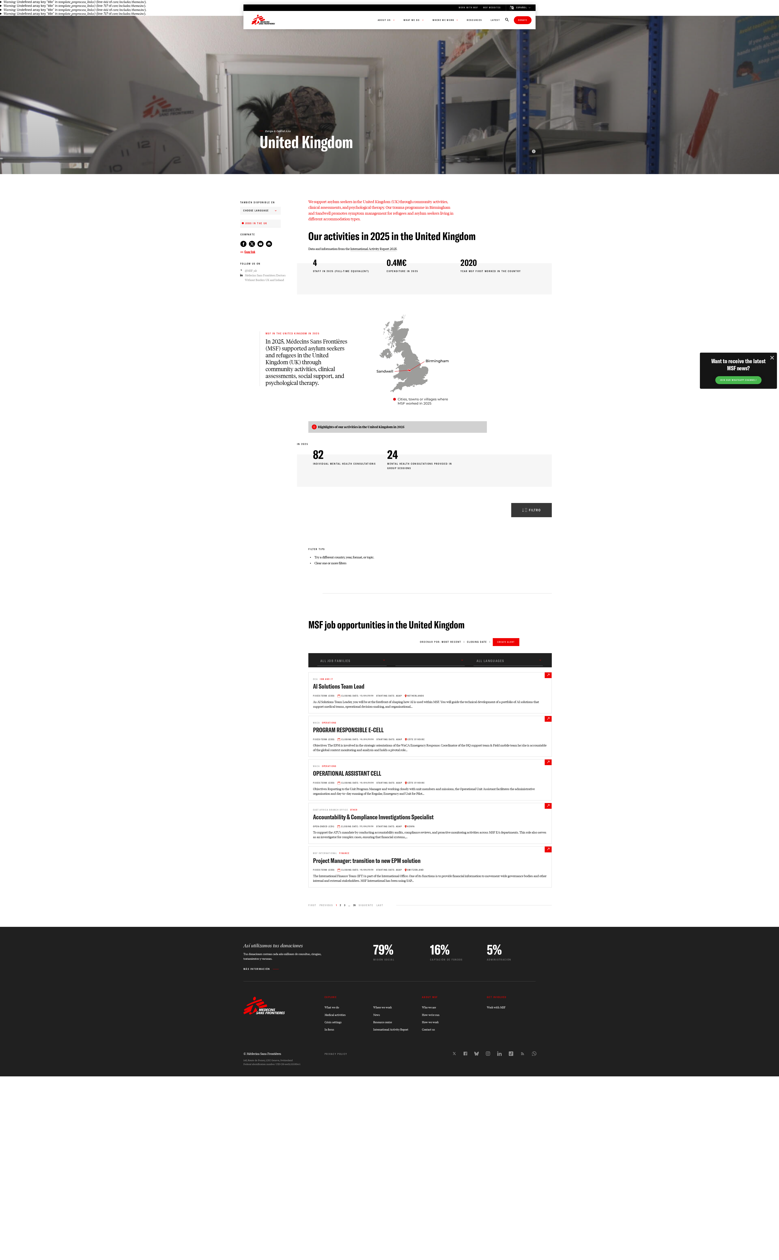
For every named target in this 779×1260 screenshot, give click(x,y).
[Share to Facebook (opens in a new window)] (243, 244)
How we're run (430, 1014)
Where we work (382, 1007)
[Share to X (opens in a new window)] (252, 244)
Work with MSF (496, 1007)
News (376, 1014)
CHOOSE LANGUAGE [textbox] (256, 210)
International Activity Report (390, 1029)
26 (354, 905)
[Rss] (522, 1053)
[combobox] (260, 211)
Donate (522, 20)
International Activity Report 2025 (373, 248)
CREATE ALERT (506, 642)
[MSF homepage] (263, 20)
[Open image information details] (534, 151)
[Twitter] (454, 1053)
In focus (329, 1029)
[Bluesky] (476, 1053)
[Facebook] (465, 1053)
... (349, 905)
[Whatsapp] (534, 1053)
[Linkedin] (499, 1053)
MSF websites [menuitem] (492, 7)
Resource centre (382, 1022)
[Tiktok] (511, 1053)
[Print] (269, 244)
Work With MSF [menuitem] (468, 7)
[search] (507, 20)
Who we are (429, 1007)
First (312, 905)
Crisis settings (333, 1022)
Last (380, 905)
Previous (326, 905)
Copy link (249, 252)
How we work (430, 1022)
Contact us (428, 1029)
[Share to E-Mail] (260, 244)
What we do (332, 1007)
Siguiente (366, 905)
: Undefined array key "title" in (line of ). (74, 2)
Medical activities (335, 1014)
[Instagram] (488, 1053)
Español (521, 7)
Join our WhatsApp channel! (738, 380)
